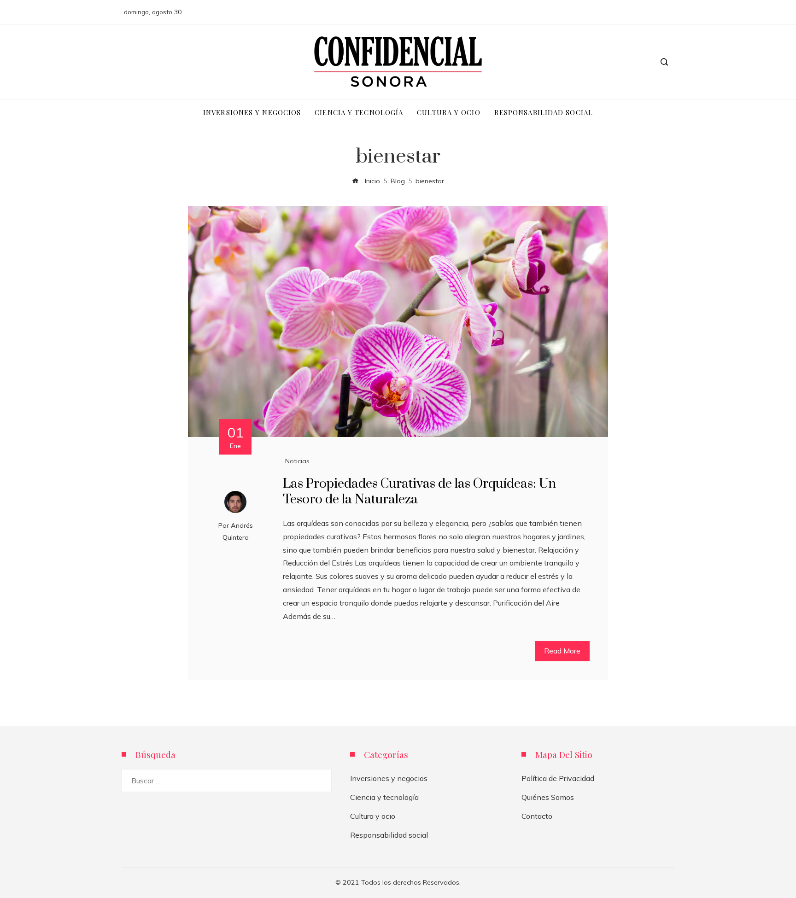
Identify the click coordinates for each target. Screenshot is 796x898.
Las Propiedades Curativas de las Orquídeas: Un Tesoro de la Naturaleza (419, 491)
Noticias (297, 461)
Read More (562, 650)
